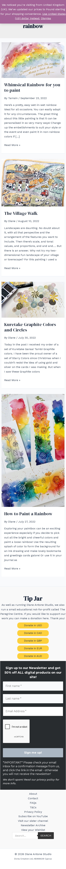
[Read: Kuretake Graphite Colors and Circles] (33, 299)
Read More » (12, 145)
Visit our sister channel (33, 820)
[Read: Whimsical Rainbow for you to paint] (33, 60)
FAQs (33, 802)
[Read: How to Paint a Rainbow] (33, 450)
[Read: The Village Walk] (33, 182)
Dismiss (46, 18)
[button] (33, 625)
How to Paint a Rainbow (28, 514)
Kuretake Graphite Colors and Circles (30, 327)
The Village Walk (21, 213)
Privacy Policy (33, 811)
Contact (33, 798)
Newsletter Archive (33, 825)
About (33, 793)
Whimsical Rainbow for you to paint (32, 87)
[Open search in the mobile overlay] (33, 835)
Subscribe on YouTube (33, 816)
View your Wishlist (33, 829)
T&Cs (33, 807)
